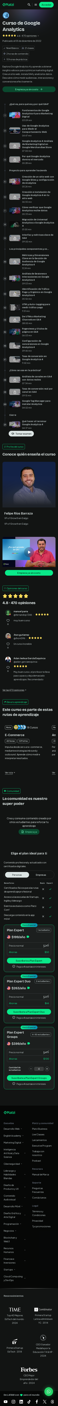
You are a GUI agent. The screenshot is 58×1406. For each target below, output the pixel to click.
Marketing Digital (12, 1142)
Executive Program (42, 1145)
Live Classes (38, 1134)
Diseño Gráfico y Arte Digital (12, 1215)
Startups (8, 1269)
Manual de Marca (40, 1174)
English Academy (12, 1135)
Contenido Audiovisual (10, 1197)
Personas (17, 874)
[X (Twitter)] (45, 1401)
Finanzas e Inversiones (9, 1260)
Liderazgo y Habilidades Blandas (10, 1174)
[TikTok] (29, 1401)
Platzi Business (39, 1128)
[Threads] (52, 1401)
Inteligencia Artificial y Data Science (11, 1153)
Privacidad (37, 1220)
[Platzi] (8, 4)
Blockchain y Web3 (10, 1239)
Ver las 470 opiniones (13, 690)
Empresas (41, 874)
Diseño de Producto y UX (11, 1187)
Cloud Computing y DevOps (13, 1278)
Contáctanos (39, 1197)
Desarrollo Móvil (12, 1206)
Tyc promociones (41, 1226)
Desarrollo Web (12, 1128)
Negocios (9, 1230)
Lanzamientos (39, 1140)
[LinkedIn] (21, 1401)
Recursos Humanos (9, 1250)
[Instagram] (13, 1401)
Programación (11, 1223)
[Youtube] (5, 1401)
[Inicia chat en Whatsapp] (48, 1391)
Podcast (36, 1160)
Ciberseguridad (12, 1163)
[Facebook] (37, 1401)
